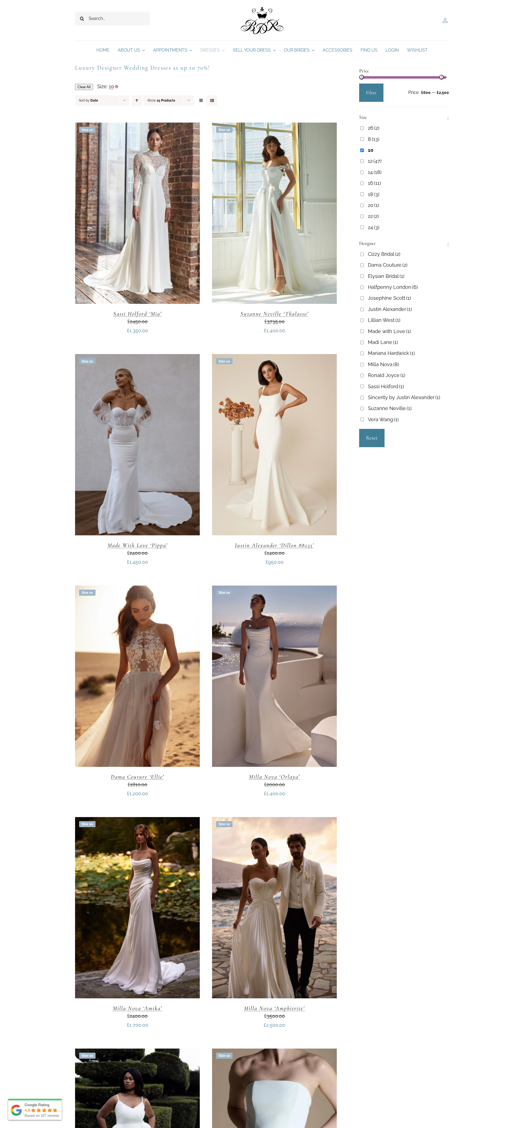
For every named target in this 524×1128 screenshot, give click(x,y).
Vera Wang (383, 419)
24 (373, 227)
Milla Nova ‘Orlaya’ (274, 776)
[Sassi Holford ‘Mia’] (137, 127)
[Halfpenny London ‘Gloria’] (137, 1053)
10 (370, 150)
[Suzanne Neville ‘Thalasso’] (274, 127)
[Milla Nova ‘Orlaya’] (274, 590)
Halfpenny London (393, 287)
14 (375, 172)
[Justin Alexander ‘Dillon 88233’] (274, 358)
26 (373, 128)
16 (374, 183)
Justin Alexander (390, 309)
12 (375, 161)
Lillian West (384, 320)
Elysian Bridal (386, 276)
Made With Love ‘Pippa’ (138, 545)
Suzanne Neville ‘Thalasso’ (274, 313)
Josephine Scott (389, 298)
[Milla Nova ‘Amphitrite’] (274, 821)
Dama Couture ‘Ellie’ (137, 776)
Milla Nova (383, 364)
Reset (372, 438)
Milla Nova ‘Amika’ (137, 1008)
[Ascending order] (136, 100)
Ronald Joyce (386, 375)
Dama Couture (387, 265)
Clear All (84, 87)
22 (373, 216)
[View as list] (212, 100)
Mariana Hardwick (391, 353)
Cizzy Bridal (384, 254)
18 (373, 194)
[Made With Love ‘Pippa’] (137, 358)
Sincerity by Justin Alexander (404, 397)
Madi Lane (383, 342)
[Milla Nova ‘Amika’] (137, 821)
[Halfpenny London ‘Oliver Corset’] (274, 1053)
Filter (371, 93)
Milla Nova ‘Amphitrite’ (274, 1008)
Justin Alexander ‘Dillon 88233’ (274, 545)
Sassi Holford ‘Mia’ (137, 313)
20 (373, 205)
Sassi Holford (386, 386)
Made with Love (389, 331)
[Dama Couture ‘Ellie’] (137, 590)
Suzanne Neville (390, 408)
